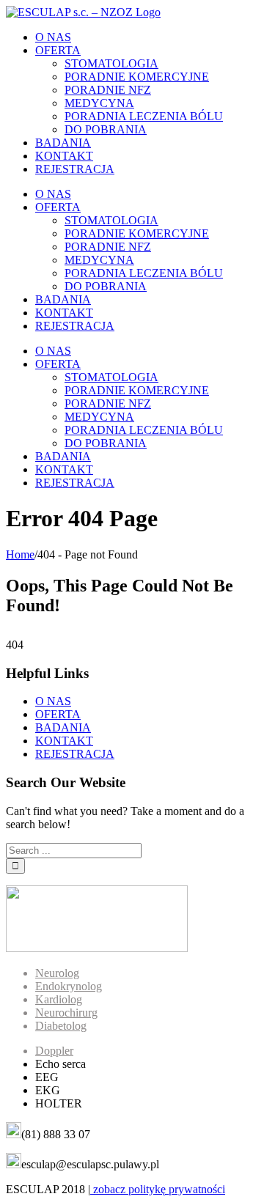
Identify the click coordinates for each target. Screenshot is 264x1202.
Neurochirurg (66, 1012)
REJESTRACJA (74, 754)
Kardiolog (58, 999)
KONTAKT (64, 740)
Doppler (54, 1050)
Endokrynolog (68, 986)
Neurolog (57, 973)
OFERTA (58, 714)
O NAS (53, 701)
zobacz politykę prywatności (157, 1189)
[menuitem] (146, 37)
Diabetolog (61, 1026)
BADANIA (63, 727)
